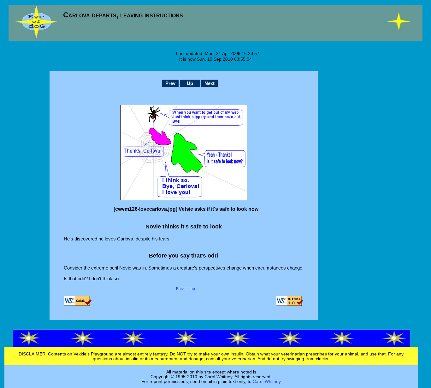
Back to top (185, 289)
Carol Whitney (267, 381)
